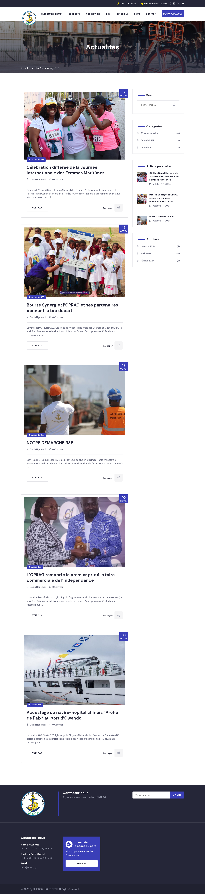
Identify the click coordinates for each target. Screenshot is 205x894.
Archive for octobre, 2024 (45, 68)
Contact (151, 14)
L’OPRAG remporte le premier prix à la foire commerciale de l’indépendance (71, 577)
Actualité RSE (37, 159)
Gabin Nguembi (38, 179)
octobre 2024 (160, 246)
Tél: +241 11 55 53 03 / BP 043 (36, 857)
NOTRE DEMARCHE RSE (50, 442)
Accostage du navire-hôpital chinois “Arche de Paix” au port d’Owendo (72, 715)
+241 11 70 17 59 (128, 3)
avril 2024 (160, 253)
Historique (122, 14)
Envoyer (177, 795)
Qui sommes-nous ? (51, 14)
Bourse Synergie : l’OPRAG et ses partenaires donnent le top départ (72, 307)
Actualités (36, 567)
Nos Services (93, 14)
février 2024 (160, 260)
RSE (108, 14)
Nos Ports (74, 14)
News (137, 14)
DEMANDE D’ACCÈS (172, 14)
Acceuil (24, 68)
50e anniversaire (160, 133)
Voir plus (37, 208)
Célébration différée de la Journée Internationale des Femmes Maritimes (65, 170)
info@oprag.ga (29, 867)
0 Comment (58, 179)
